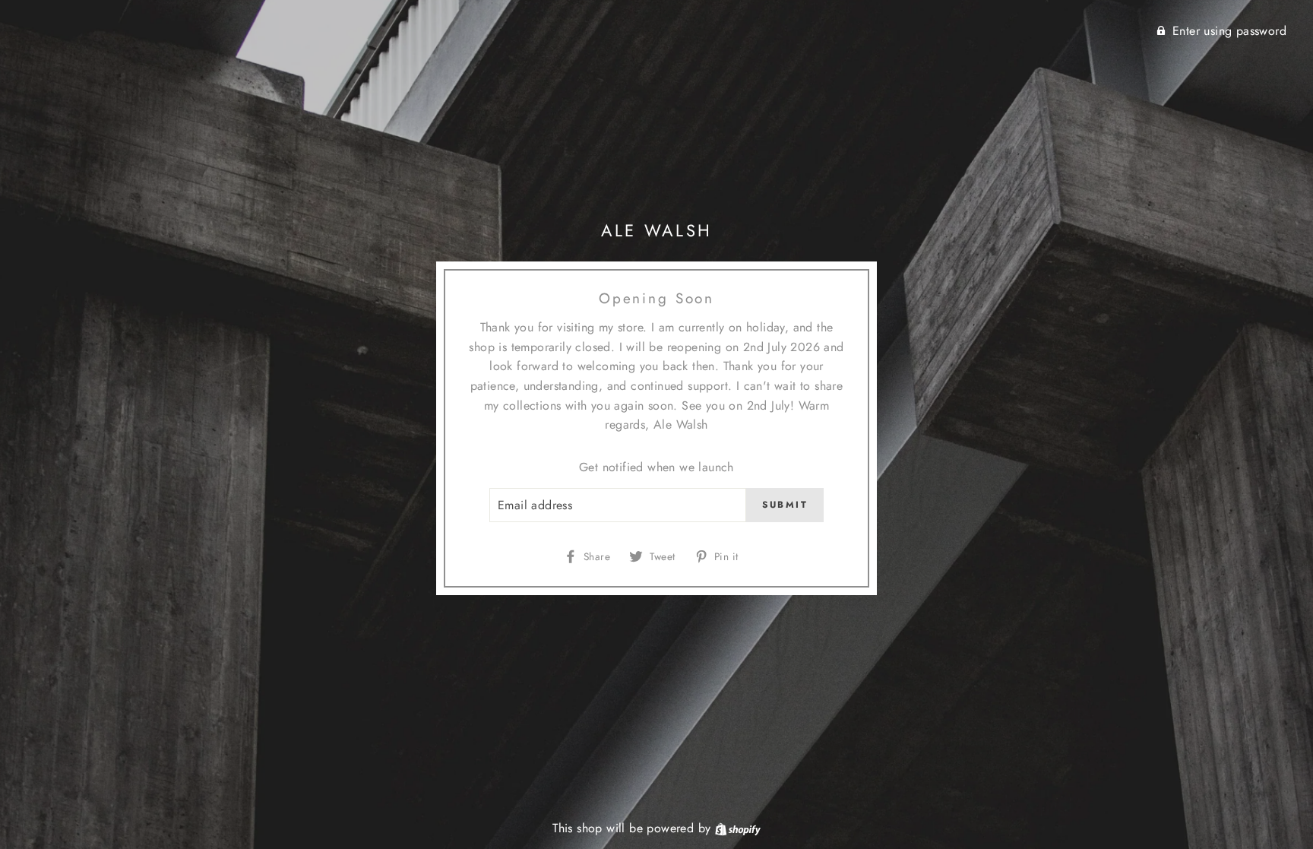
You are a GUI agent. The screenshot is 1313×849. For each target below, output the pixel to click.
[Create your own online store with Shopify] (738, 828)
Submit (785, 505)
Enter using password (1229, 31)
